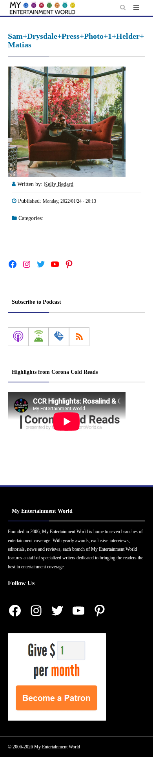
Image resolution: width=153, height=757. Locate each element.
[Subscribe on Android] (38, 336)
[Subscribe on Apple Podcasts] (18, 336)
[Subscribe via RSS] (79, 336)
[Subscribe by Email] (59, 336)
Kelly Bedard (58, 184)
